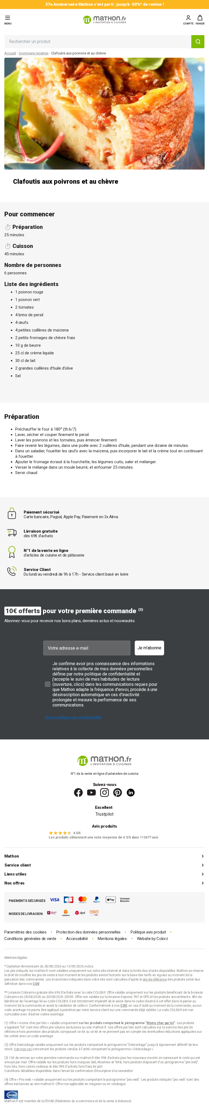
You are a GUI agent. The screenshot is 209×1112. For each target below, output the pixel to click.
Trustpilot (104, 814)
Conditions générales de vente (30, 938)
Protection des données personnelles (88, 932)
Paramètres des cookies (25, 932)
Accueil (10, 53)
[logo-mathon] (104, 19)
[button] (200, 19)
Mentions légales (112, 938)
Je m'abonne (149, 647)
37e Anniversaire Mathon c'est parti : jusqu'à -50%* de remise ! (104, 4)
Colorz (162, 938)
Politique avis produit (148, 932)
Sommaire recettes (33, 53)
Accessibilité (77, 938)
